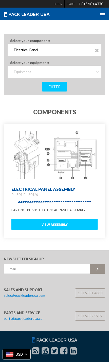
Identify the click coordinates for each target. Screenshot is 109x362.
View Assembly (55, 224)
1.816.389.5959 (90, 316)
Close (97, 51)
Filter (54, 87)
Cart (71, 4)
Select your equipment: (29, 62)
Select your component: (30, 40)
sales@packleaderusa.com (24, 295)
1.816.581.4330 (91, 3)
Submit (97, 269)
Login (58, 4)
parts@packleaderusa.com (24, 318)
